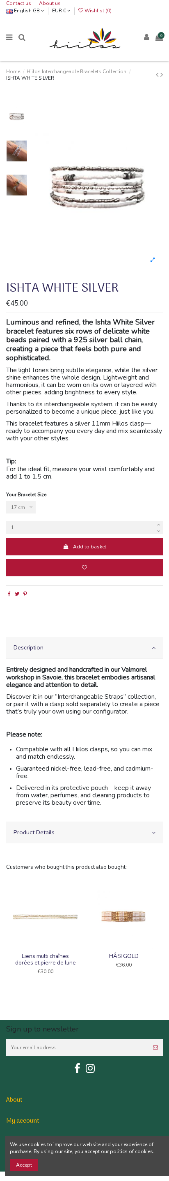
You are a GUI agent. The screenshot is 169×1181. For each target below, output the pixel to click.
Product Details (34, 832)
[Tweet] (17, 594)
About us (50, 3)
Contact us (19, 3)
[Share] (9, 594)
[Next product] (161, 75)
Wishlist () (97, 10)
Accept (24, 1165)
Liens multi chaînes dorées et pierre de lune (45, 959)
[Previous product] (158, 75)
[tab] (84, 648)
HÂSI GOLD (124, 956)
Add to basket (89, 546)
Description (28, 647)
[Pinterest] (25, 594)
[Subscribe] (155, 1047)
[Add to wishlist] (84, 567)
